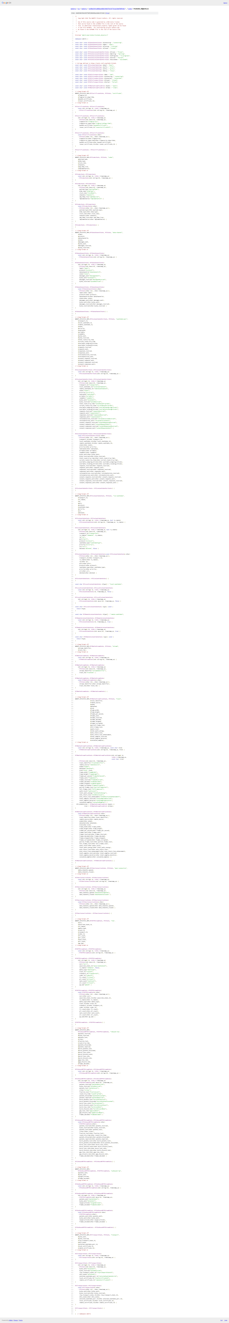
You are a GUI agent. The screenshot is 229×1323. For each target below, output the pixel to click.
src (79, 9)
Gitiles (11, 1320)
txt (221, 1320)
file (107, 13)
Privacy (16, 1320)
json (225, 1320)
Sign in (225, 3)
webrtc (73, 9)
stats (130, 9)
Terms (21, 1320)
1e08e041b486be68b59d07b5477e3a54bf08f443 (106, 9)
